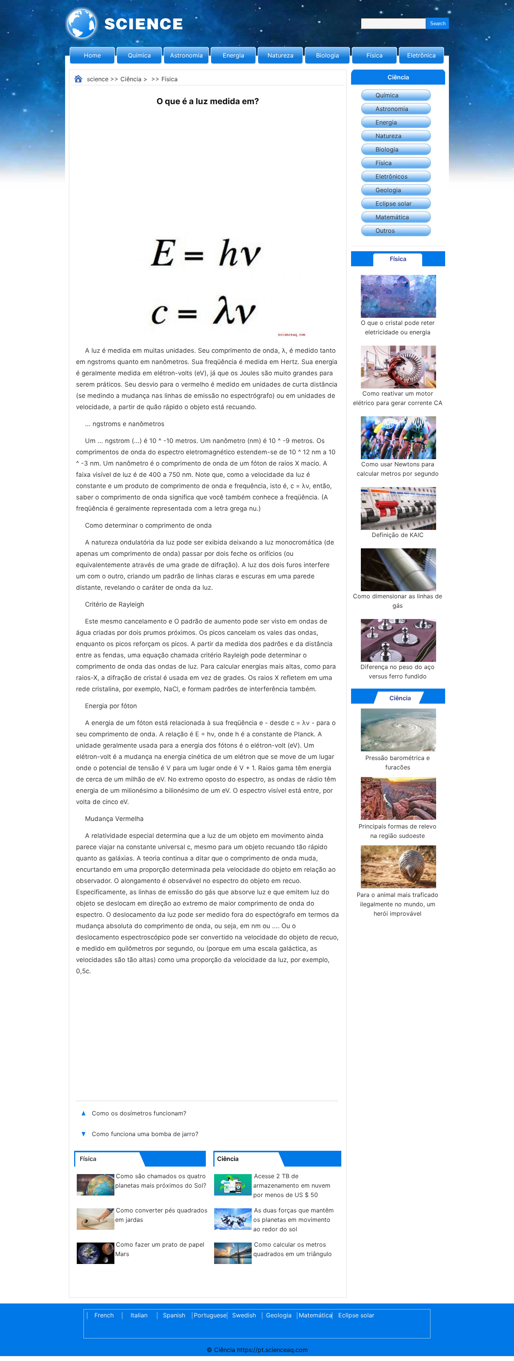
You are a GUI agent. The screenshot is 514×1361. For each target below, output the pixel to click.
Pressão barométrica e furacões (397, 762)
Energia (233, 55)
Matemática (392, 217)
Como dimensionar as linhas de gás (397, 600)
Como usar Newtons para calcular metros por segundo (398, 468)
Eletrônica (421, 55)
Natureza (280, 55)
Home (92, 55)
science (97, 79)
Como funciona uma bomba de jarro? (146, 1134)
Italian (139, 1315)
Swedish (244, 1315)
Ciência (130, 79)
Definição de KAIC (398, 535)
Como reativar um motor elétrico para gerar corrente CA (398, 398)
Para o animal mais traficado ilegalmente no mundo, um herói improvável (397, 904)
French (104, 1315)
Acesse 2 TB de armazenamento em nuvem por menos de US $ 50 (291, 1185)
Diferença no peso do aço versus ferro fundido (397, 671)
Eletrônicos (392, 176)
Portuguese (209, 1315)
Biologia (327, 55)
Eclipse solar (394, 203)
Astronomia (186, 55)
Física (374, 55)
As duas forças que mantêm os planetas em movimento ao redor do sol (293, 1219)
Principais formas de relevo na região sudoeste (397, 830)
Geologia (388, 190)
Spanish (174, 1315)
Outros (385, 230)
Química (139, 55)
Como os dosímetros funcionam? (140, 1113)
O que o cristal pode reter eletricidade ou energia (398, 327)
